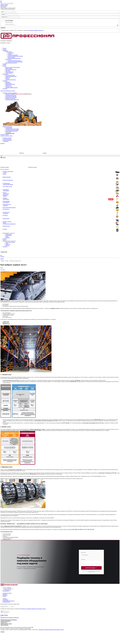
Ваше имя (83, 552)
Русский (2, 256)
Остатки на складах (7, 139)
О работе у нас (9, 86)
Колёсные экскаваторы (10, 98)
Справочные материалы (11, 79)
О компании (5, 599)
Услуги (4, 239)
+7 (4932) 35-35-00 (7, 589)
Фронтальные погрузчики (11, 97)
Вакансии (8, 81)
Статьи (7, 243)
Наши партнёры (11, 57)
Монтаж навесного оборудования (13, 67)
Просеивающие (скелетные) (11, 131)
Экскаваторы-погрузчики (11, 95)
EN (1, 2)
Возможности (8, 83)
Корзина (2, 143)
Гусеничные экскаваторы (11, 96)
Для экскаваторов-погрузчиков (12, 130)
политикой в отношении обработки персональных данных (51, 629)
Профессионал (9, 234)
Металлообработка (10, 71)
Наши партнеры (6, 601)
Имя (3, 11)
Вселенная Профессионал (11, 76)
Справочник (5, 141)
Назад (1, 267)
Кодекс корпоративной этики (14, 58)
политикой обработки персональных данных (94, 571)
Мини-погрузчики (9, 94)
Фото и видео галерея (10, 75)
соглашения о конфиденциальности (36, 30)
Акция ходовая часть (7, 140)
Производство (9, 235)
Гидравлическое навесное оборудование (8, 619)
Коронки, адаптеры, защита (6, 623)
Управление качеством (13, 54)
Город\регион (5, 16)
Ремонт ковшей (9, 68)
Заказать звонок (3, 5)
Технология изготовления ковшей (15, 61)
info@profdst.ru (6, 590)
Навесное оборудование (5, 621)
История (10, 53)
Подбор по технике (7, 137)
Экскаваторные (9, 127)
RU (1, 1)
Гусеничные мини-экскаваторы (12, 99)
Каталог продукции (7, 593)
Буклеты (7, 78)
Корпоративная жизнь (10, 84)
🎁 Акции (3, 157)
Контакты (21, 153)
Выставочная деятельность (11, 62)
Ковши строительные (7, 126)
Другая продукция (4, 625)
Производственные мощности (14, 60)
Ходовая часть (4, 622)
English (2, 258)
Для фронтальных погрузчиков (12, 128)
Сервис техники (9, 72)
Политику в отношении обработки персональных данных (33, 608)
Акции (7, 236)
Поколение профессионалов (12, 87)
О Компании (10, 52)
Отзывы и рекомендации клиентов (15, 56)
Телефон (4, 14)
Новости (5, 238)
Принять (2, 631)
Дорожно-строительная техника (10, 92)
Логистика (8, 70)
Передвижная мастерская (11, 69)
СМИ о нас (8, 77)
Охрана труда (8, 85)
